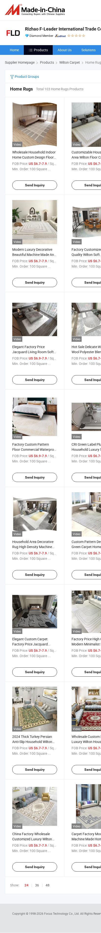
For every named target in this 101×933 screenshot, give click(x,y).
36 (37, 885)
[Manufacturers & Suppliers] (36, 9)
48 (48, 885)
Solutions (88, 50)
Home (14, 50)
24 (26, 885)
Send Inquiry (35, 185)
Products (41, 50)
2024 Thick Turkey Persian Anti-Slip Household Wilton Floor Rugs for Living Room (32, 741)
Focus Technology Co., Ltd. (62, 913)
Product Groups (26, 76)
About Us (65, 50)
